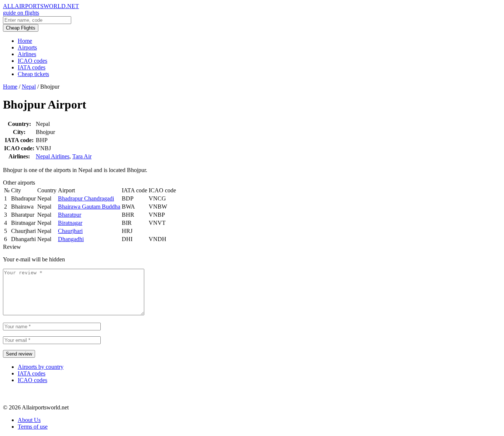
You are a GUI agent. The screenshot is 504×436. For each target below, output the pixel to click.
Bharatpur (69, 215)
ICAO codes (32, 61)
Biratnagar (70, 223)
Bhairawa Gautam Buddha (89, 206)
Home (25, 41)
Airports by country (40, 367)
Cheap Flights (20, 28)
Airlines (27, 54)
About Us (29, 420)
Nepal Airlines (52, 156)
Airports (27, 47)
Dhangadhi (71, 239)
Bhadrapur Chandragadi (86, 198)
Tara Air (82, 156)
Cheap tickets (33, 74)
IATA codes (31, 67)
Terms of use (33, 426)
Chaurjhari (70, 231)
